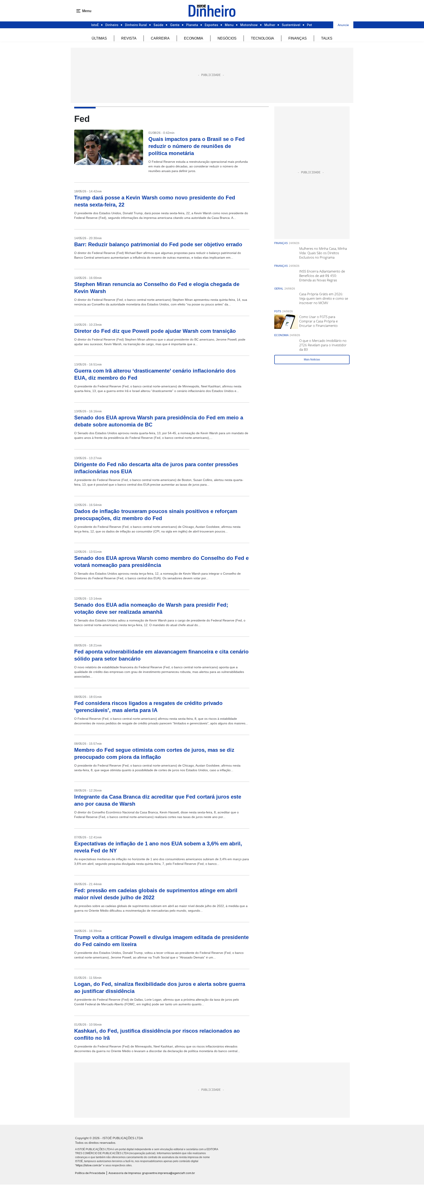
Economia (193, 38)
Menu (229, 25)
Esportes (211, 25)
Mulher (269, 25)
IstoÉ (95, 25)
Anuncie (343, 25)
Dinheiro (111, 25)
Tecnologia (262, 38)
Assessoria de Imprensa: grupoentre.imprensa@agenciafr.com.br (151, 1173)
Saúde (158, 25)
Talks (326, 38)
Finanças (297, 38)
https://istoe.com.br (89, 1165)
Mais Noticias (312, 359)
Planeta (192, 25)
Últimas (99, 38)
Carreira (160, 38)
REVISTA (128, 38)
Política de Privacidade (90, 1173)
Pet (309, 25)
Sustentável (291, 25)
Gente (175, 25)
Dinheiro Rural (136, 25)
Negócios (227, 38)
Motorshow (249, 25)
